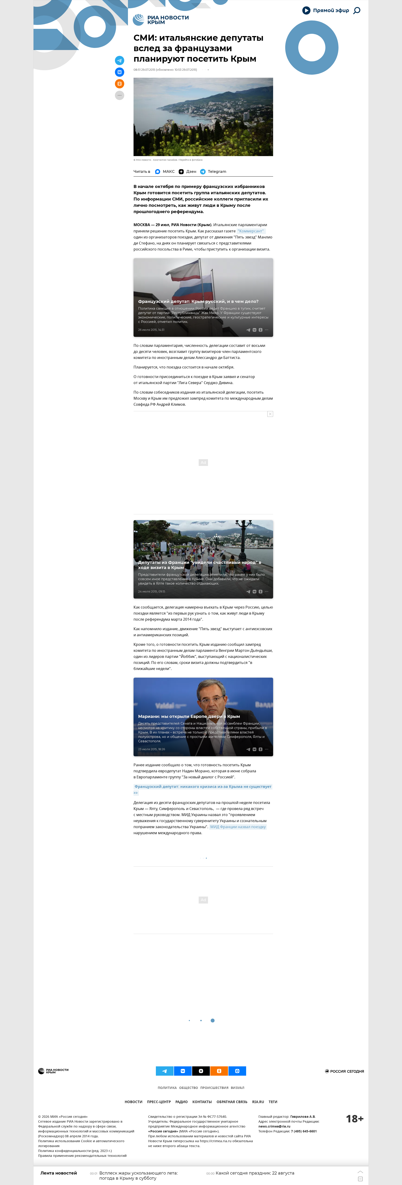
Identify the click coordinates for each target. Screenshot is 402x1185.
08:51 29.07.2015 (144, 69)
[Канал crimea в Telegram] (165, 1071)
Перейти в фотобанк (191, 160)
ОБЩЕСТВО (188, 1088)
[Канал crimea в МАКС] (237, 1071)
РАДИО (181, 1102)
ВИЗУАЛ (237, 1088)
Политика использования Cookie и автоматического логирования (81, 1144)
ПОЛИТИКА (167, 1088)
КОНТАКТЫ (202, 1102)
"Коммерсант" (251, 231)
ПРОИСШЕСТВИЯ (214, 1088)
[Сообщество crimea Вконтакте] (183, 1071)
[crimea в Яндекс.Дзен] (201, 1071)
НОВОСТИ (133, 1102)
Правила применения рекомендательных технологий (82, 1156)
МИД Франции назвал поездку (238, 827)
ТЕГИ (273, 1102)
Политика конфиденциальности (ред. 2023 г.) (75, 1151)
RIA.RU (258, 1102)
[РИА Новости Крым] (160, 20)
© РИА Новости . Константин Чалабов (155, 160)
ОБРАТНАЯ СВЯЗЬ (232, 1102)
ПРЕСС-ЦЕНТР (159, 1102)
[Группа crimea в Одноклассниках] (219, 1071)
